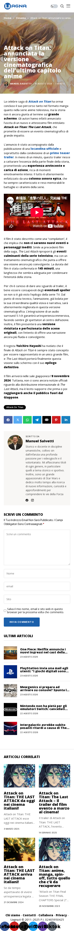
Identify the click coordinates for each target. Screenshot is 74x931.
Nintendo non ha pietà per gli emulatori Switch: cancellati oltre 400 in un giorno (43, 709)
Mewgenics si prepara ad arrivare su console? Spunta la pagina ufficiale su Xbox (44, 690)
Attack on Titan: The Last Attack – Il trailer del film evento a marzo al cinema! (54, 802)
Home (7, 17)
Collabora (46, 915)
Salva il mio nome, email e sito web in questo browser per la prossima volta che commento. (35, 611)
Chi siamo (13, 915)
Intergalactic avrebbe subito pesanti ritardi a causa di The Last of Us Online (43, 728)
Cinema (21, 17)
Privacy (61, 915)
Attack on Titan (14, 407)
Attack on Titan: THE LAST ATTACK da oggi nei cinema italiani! (19, 801)
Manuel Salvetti (20, 84)
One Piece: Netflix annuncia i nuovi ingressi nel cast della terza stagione (43, 652)
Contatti (29, 915)
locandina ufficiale (45, 149)
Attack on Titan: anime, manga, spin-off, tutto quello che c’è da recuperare (54, 876)
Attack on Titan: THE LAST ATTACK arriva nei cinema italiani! (19, 874)
